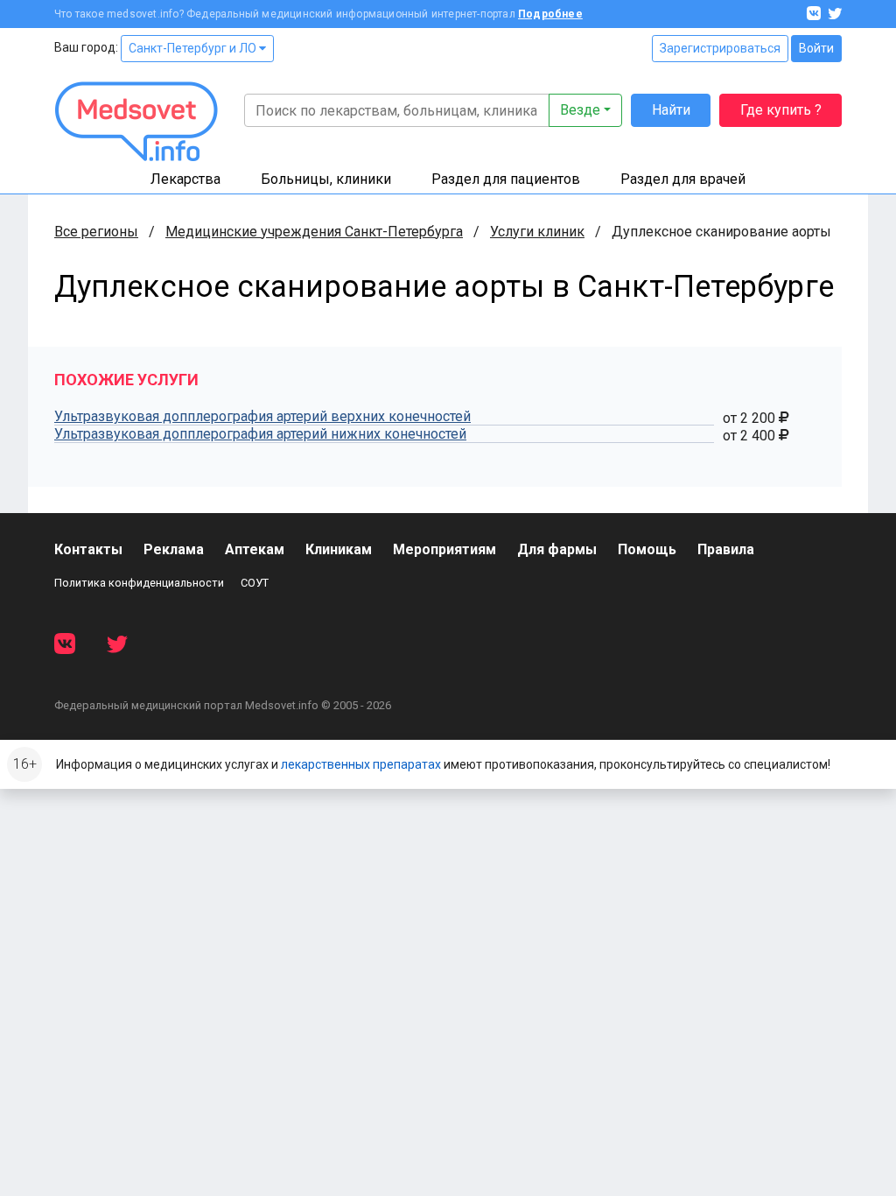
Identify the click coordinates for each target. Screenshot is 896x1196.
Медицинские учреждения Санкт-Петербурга (314, 231)
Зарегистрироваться (720, 48)
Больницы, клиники (326, 179)
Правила (725, 549)
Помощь (647, 549)
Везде (580, 110)
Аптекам (254, 549)
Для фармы (557, 549)
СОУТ (255, 582)
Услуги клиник (537, 231)
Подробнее (550, 14)
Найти (671, 110)
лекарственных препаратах (361, 764)
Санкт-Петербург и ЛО (194, 48)
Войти (816, 48)
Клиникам (338, 549)
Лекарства (185, 179)
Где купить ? (781, 110)
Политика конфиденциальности (139, 582)
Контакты (88, 549)
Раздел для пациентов (505, 179)
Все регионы (96, 231)
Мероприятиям (444, 549)
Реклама (174, 549)
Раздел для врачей (683, 179)
